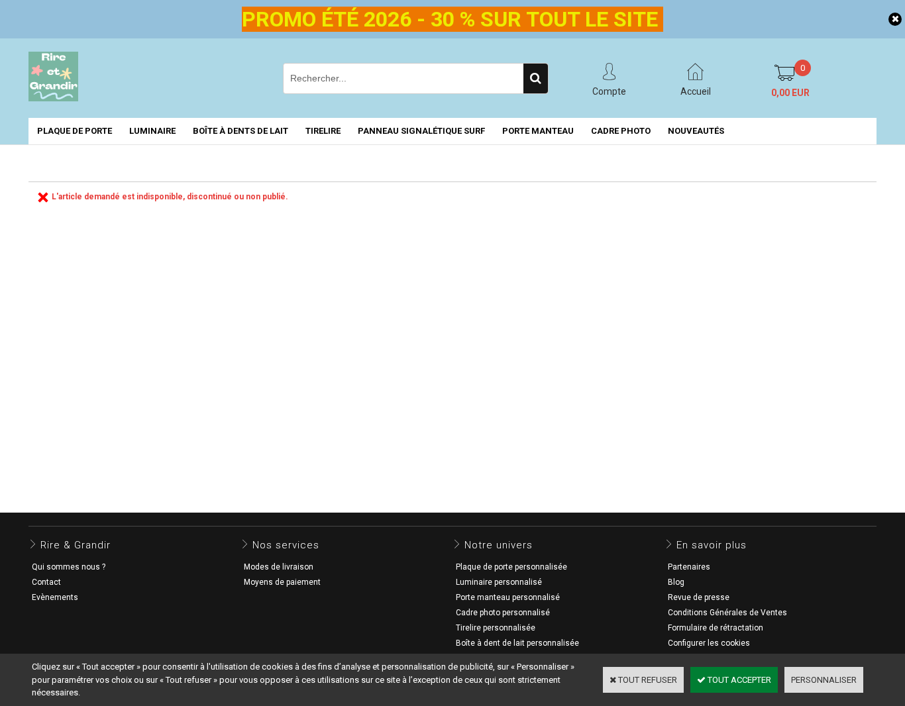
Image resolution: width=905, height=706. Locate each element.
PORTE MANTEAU (538, 131)
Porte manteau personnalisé (508, 597)
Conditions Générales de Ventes (727, 612)
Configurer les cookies (709, 643)
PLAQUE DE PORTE (74, 131)
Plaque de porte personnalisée (511, 567)
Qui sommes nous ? (68, 567)
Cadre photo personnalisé (503, 612)
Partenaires (689, 567)
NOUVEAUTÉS (696, 131)
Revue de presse (698, 597)
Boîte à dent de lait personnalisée (517, 643)
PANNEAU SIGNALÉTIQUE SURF (421, 131)
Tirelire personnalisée (495, 627)
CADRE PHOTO (621, 131)
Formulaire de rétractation (715, 627)
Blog (676, 582)
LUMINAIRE (152, 131)
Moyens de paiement (282, 582)
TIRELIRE (323, 131)
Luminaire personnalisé (499, 582)
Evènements (55, 597)
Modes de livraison (278, 567)
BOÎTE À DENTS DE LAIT (240, 131)
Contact (46, 582)
